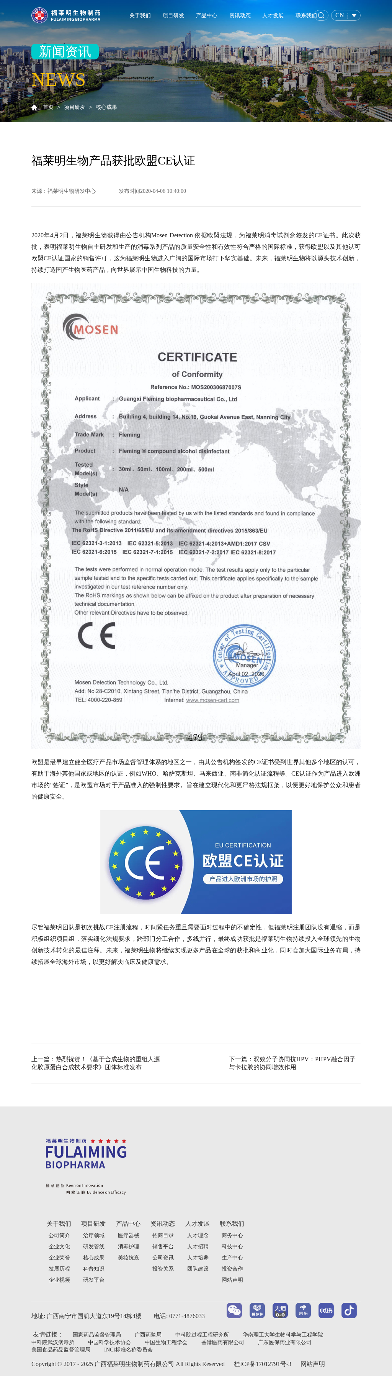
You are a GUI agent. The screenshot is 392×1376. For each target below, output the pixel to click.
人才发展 (273, 15)
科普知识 (94, 1269)
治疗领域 (94, 1235)
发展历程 (59, 1269)
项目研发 (173, 15)
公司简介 (59, 1235)
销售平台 (163, 1246)
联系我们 (306, 15)
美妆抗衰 (128, 1258)
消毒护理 (128, 1246)
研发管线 (94, 1246)
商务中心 (232, 1235)
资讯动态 (240, 15)
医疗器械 (128, 1235)
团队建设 (198, 1269)
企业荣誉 (59, 1258)
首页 (48, 107)
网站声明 (313, 1364)
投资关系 (163, 1269)
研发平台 (94, 1280)
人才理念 (198, 1235)
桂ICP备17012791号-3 (262, 1364)
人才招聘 (198, 1246)
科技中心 (232, 1246)
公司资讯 (163, 1258)
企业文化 (59, 1246)
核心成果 (106, 107)
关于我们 (140, 15)
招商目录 (163, 1235)
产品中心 (206, 15)
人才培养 (198, 1258)
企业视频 (59, 1280)
